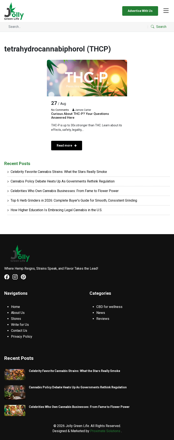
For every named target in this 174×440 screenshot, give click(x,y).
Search (160, 27)
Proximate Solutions (105, 431)
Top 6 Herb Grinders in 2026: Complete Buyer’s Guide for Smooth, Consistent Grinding (74, 200)
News (100, 313)
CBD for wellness (109, 307)
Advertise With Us (140, 11)
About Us (18, 313)
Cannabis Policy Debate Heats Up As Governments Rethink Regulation (63, 181)
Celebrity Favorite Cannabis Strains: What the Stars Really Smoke (59, 172)
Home (15, 307)
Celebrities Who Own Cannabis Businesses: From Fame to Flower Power (65, 191)
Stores (16, 319)
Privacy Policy (21, 337)
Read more (65, 145)
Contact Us (19, 331)
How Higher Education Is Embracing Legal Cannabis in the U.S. (56, 210)
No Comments (60, 109)
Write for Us (20, 325)
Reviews (102, 319)
